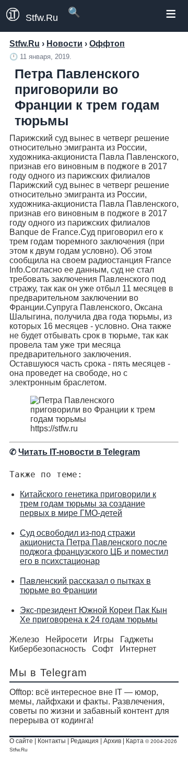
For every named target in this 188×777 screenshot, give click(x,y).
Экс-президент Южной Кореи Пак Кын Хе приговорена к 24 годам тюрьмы (93, 615)
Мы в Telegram (48, 672)
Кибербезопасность (47, 648)
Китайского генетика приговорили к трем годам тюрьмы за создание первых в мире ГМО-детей (88, 503)
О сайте (21, 741)
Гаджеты (137, 639)
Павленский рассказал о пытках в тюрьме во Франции (85, 585)
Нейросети (66, 639)
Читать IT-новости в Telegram (79, 452)
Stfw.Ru (42, 18)
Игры (103, 639)
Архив (112, 741)
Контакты (52, 741)
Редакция (84, 741)
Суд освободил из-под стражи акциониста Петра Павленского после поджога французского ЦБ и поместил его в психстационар (94, 547)
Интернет (138, 648)
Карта (135, 741)
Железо (24, 639)
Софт (102, 648)
